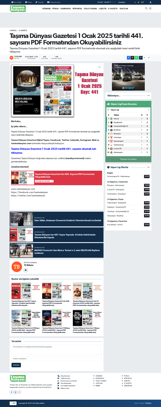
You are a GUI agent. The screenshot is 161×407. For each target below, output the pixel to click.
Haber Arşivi (65, 388)
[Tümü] (148, 96)
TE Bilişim (28, 265)
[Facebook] (11, 392)
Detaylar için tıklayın (128, 159)
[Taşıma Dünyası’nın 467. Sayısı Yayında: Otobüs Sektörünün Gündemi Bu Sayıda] (26, 291)
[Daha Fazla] (141, 58)
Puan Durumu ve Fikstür (69, 381)
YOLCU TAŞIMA (90, 9)
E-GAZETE (113, 9)
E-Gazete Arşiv (55, 2)
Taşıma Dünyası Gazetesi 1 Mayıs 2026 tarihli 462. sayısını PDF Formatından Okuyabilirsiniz (86, 330)
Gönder (16, 365)
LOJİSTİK (102, 9)
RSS (14, 403)
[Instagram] (19, 392)
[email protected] (75, 158)
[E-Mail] (25, 270)
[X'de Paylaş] (132, 58)
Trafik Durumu (65, 378)
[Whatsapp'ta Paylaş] (136, 58)
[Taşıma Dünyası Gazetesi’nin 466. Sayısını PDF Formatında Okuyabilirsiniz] (56, 291)
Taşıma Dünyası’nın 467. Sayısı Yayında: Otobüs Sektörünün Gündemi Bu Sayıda (24, 303)
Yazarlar (41, 2)
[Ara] (146, 8)
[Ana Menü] (150, 8)
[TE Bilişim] (17, 267)
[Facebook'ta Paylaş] (128, 58)
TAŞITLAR (123, 9)
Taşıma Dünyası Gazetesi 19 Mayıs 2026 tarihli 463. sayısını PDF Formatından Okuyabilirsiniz (56, 330)
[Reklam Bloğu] (128, 77)
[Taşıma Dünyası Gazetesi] (18, 8)
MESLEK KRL (128, 386)
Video (30, 2)
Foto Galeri (18, 2)
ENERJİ (98, 386)
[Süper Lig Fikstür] (148, 167)
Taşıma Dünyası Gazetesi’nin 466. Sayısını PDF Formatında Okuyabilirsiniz (56, 303)
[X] (15, 392)
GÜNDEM (46, 9)
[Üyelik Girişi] (149, 2)
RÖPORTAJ (77, 9)
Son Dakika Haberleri (68, 386)
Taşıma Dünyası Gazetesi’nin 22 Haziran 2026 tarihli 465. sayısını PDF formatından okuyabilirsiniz (86, 303)
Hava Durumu (65, 376)
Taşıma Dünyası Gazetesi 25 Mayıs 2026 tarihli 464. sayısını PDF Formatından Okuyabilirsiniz (26, 330)
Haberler (13, 30)
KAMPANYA (66, 9)
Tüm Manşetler (66, 383)
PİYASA (55, 9)
